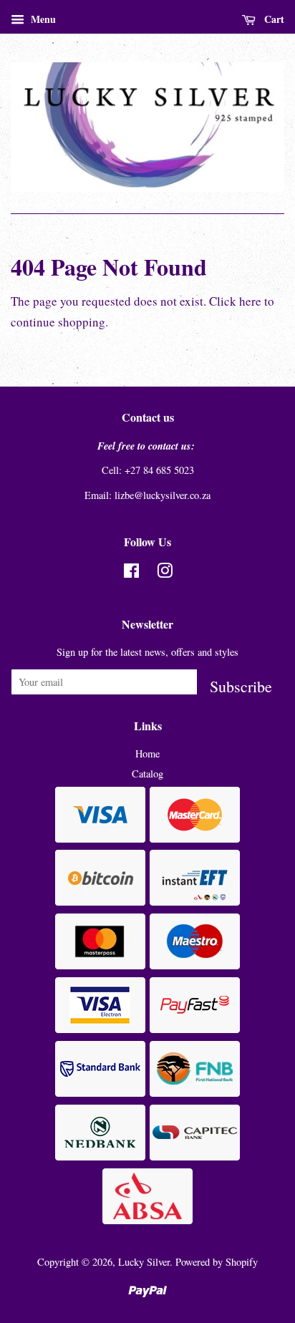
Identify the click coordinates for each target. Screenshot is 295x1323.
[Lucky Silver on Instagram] (165, 573)
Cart (272, 18)
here (250, 301)
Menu (42, 18)
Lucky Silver (144, 1262)
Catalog (147, 773)
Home (147, 753)
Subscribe (241, 685)
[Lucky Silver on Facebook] (131, 573)
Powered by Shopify (216, 1262)
